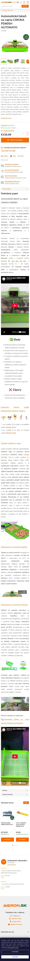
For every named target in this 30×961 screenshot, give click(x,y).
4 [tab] (17, 845)
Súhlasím (15, 957)
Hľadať (25, 6)
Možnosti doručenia (9, 131)
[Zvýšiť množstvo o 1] (27, 132)
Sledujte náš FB (16, 921)
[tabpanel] (7, 824)
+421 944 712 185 (13, 2)
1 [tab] (12, 845)
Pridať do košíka (16, 140)
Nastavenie (15, 951)
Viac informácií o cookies (12, 947)
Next (27, 802)
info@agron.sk (16, 916)
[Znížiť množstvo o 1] (27, 135)
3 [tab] (15, 845)
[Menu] (28, 2)
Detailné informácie (6, 118)
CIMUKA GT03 (10, 433)
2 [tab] (14, 845)
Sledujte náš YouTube (16, 924)
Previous (24, 802)
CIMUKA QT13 (10, 427)
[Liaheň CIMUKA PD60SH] (2, 719)
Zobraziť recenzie (11, 864)
